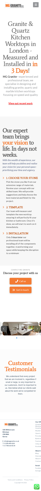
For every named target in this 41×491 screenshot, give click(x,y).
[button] (36, 4)
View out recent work (20, 103)
